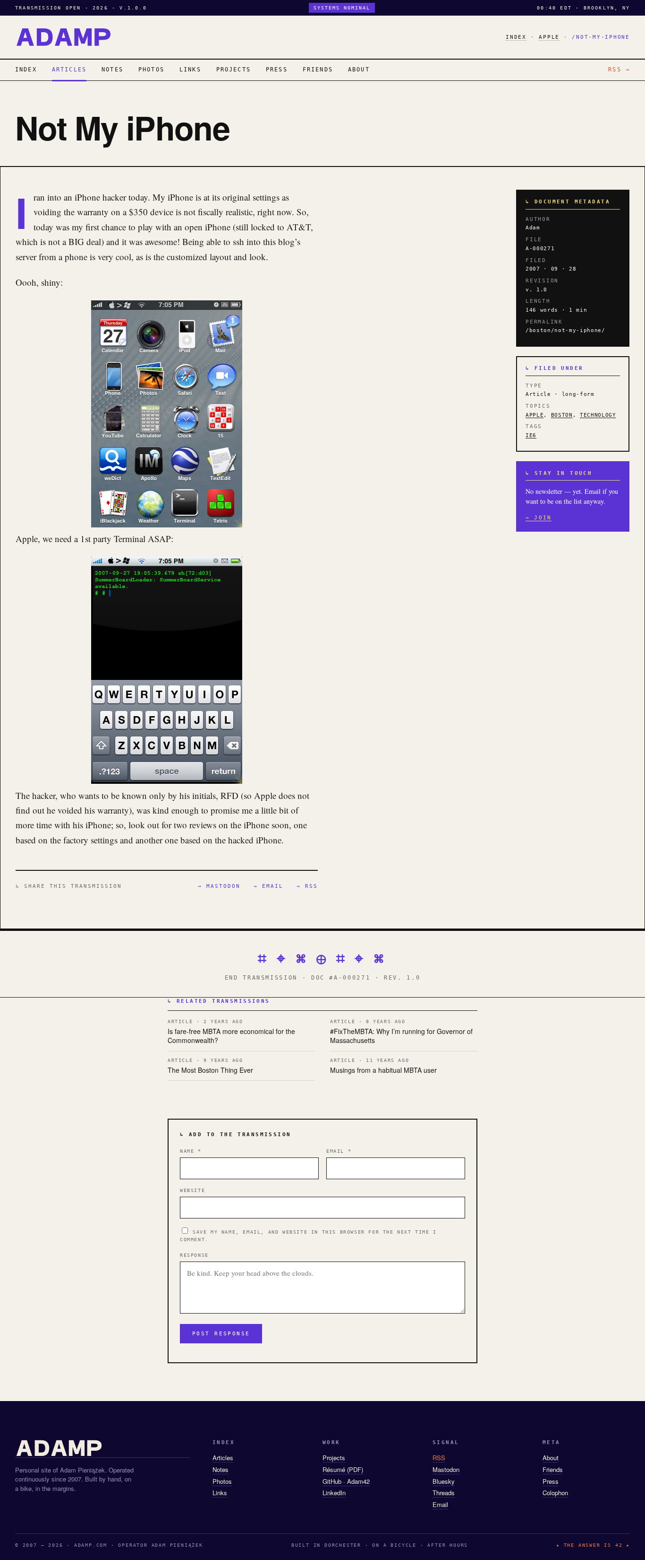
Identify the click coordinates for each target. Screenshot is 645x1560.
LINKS (190, 69)
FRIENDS (318, 69)
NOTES (112, 69)
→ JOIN (539, 518)
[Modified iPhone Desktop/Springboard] (166, 524)
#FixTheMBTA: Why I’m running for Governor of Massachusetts (401, 1032)
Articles (222, 1457)
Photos (222, 1481)
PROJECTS (233, 69)
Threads (444, 1492)
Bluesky (444, 1481)
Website (192, 1190)
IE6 (531, 435)
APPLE (549, 37)
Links (219, 1492)
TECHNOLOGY (598, 415)
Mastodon (446, 1469)
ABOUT (359, 69)
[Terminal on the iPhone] (166, 780)
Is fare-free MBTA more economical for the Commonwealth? (231, 1032)
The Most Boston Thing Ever (210, 1066)
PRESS (277, 69)
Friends (553, 1469)
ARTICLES (69, 69)
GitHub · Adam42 (346, 1481)
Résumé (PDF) (342, 1469)
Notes (220, 1469)
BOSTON (562, 415)
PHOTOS (151, 69)
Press (551, 1481)
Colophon (555, 1492)
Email (338, 1151)
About (551, 1457)
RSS (439, 1457)
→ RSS (307, 886)
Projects (333, 1457)
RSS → (619, 69)
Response (194, 1255)
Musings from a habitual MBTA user (383, 1066)
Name (191, 1151)
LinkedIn (334, 1492)
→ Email (268, 886)
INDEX (516, 37)
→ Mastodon (219, 886)
